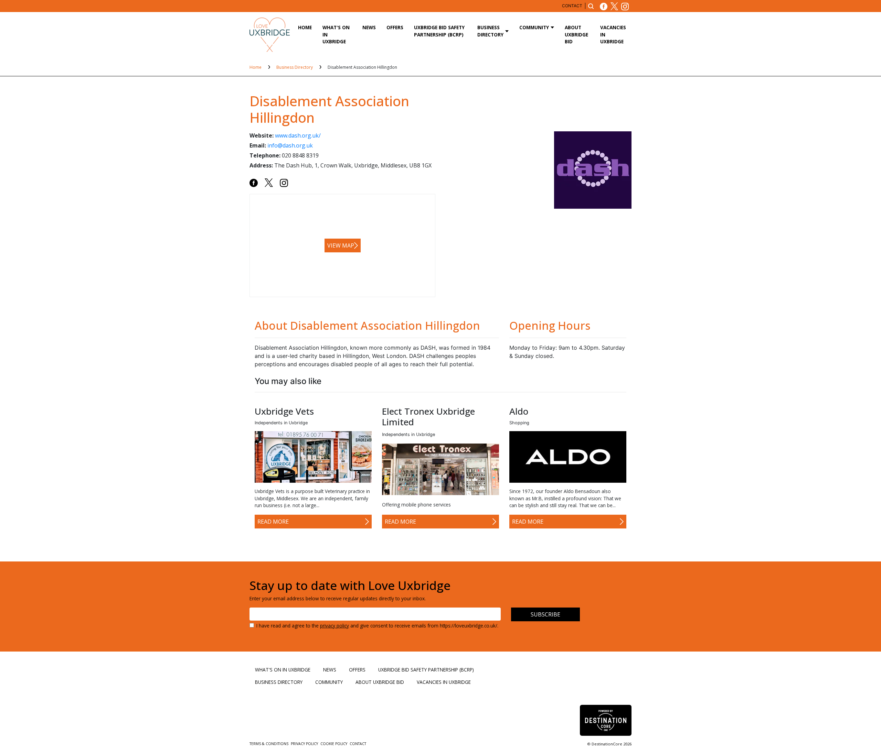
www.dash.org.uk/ (298, 135)
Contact (572, 5)
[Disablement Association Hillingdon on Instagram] (284, 182)
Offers (394, 27)
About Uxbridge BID (576, 34)
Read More (273, 521)
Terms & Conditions (269, 743)
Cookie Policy (334, 743)
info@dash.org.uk (290, 145)
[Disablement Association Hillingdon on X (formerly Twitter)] (269, 182)
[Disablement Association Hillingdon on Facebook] (254, 182)
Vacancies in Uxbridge (613, 34)
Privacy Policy (305, 743)
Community (534, 27)
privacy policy (334, 625)
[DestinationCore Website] (605, 720)
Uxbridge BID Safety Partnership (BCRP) (439, 30)
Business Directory (490, 30)
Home (305, 27)
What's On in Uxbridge (336, 34)
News (369, 27)
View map (340, 245)
